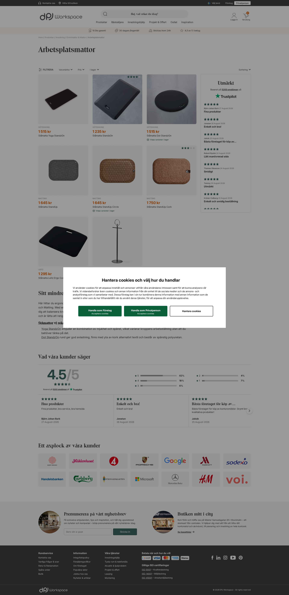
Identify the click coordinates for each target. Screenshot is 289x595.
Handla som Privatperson (145, 312)
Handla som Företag (100, 312)
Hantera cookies (191, 311)
